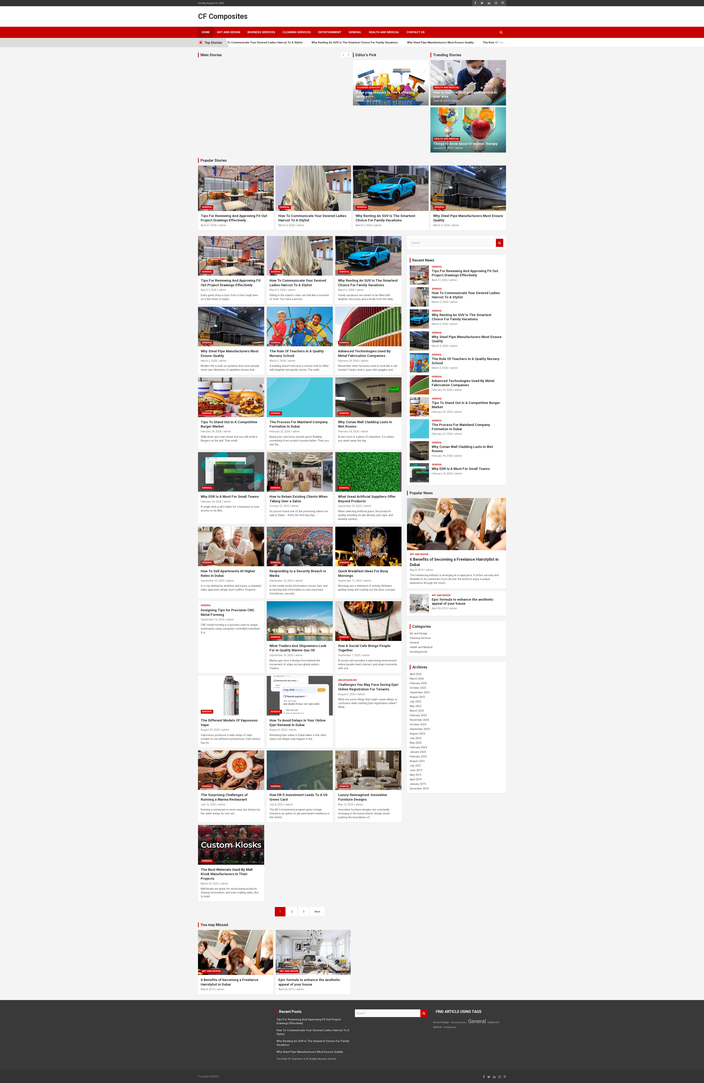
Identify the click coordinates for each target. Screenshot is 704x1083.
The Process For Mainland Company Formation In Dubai (299, 424)
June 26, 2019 (441, 100)
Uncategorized (347, 680)
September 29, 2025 (350, 506)
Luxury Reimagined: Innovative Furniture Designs (362, 797)
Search (499, 243)
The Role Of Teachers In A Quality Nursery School (451, 42)
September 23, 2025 (212, 580)
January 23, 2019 (443, 147)
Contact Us (416, 32)
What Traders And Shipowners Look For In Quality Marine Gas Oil (298, 648)
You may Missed (214, 925)
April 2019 (416, 779)
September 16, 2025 (212, 619)
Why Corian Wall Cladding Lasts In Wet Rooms (462, 449)
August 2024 (417, 733)
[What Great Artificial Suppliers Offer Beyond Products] (368, 472)
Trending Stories (447, 55)
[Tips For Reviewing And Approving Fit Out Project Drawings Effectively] (231, 256)
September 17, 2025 (350, 580)
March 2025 (417, 710)
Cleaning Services (297, 32)
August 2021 (417, 761)
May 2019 (415, 774)
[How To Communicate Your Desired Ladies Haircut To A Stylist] (300, 256)
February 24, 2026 (348, 360)
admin (377, 100)
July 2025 (415, 701)
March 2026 (417, 678)
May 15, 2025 (345, 804)
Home (206, 32)
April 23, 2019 (363, 100)
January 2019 (418, 784)
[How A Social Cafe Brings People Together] (368, 621)
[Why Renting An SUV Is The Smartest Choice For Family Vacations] (368, 256)
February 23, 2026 (280, 431)
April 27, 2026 (209, 225)
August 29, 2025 (210, 729)
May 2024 (415, 742)
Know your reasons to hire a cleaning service (385, 94)
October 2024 (418, 724)
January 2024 (418, 752)
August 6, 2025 (278, 729)
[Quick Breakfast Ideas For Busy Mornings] (368, 546)
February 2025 (418, 715)
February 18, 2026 (348, 431)
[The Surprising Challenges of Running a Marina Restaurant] (231, 770)
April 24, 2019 (440, 608)
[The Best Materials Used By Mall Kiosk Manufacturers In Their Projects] (231, 845)
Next (317, 911)
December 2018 (419, 788)
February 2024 (418, 747)
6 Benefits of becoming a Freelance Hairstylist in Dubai (229, 982)
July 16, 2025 (208, 804)
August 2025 (417, 697)
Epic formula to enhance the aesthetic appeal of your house (463, 601)
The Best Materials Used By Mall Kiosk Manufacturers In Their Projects (227, 874)
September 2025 (420, 692)
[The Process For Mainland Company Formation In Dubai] (300, 397)
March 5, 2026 (286, 225)
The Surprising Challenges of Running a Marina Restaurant (224, 797)
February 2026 (418, 683)
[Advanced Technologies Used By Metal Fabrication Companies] (368, 326)
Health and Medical (384, 32)
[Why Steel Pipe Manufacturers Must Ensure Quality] (231, 326)
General (355, 32)
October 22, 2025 (279, 506)
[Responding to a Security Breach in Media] (300, 546)
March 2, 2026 (278, 360)
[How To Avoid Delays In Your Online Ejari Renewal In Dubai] (300, 696)
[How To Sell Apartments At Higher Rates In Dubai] (231, 546)
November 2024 (419, 720)
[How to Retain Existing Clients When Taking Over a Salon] (300, 472)
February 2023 (418, 756)
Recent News (423, 260)
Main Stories (211, 55)
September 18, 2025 (281, 580)
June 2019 (416, 770)
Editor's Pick (365, 55)
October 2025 (418, 687)
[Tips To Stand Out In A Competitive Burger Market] (231, 397)
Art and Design (228, 32)
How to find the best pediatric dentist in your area (465, 94)
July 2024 (415, 738)
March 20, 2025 (210, 883)
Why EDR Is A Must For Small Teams (230, 496)
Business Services (261, 32)
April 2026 (416, 674)
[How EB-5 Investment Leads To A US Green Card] (300, 770)
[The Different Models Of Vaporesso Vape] (231, 696)
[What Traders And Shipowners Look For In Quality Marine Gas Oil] (300, 621)
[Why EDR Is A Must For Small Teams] (231, 472)
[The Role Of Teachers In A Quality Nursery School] (300, 326)
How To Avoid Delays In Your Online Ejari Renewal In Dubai (298, 722)
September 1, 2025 (349, 655)
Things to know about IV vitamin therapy (465, 144)
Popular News (421, 493)
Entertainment (329, 32)
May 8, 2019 (417, 569)
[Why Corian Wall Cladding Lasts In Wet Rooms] (368, 397)
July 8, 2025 (276, 804)
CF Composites (223, 16)
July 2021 (415, 765)
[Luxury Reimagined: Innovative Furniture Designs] (368, 770)
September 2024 (420, 729)
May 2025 (415, 706)
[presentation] (343, 55)
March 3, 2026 (441, 225)
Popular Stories (214, 160)
